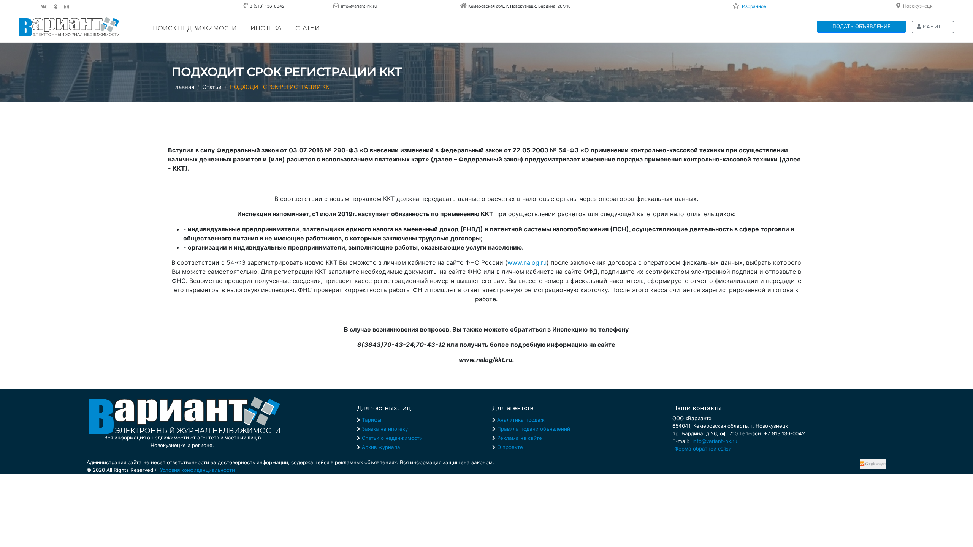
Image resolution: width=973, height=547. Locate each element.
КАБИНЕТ (935, 27)
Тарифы (371, 420)
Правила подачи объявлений (533, 429)
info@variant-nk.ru (715, 441)
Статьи (307, 28)
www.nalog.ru (527, 262)
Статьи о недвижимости (392, 438)
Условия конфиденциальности (197, 470)
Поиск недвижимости (195, 28)
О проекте (510, 447)
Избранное (754, 6)
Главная (183, 87)
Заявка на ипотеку (385, 429)
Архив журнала (381, 447)
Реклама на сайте (519, 438)
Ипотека (266, 28)
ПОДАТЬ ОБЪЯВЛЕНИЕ (861, 26)
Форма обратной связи (703, 449)
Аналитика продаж (521, 420)
